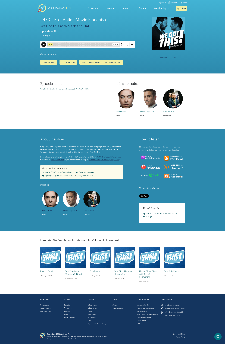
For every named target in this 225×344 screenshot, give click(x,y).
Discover (67, 311)
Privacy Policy (180, 337)
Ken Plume (168, 112)
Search (184, 2)
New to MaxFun (45, 311)
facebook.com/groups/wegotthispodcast (104, 160)
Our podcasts (44, 305)
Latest (109, 8)
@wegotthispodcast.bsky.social (58, 176)
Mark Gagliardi (147, 112)
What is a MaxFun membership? (147, 314)
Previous (162, 57)
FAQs (138, 324)
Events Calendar (69, 317)
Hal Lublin (121, 112)
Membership (160, 8)
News (66, 314)
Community (92, 317)
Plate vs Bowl (46, 271)
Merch (115, 305)
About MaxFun (93, 305)
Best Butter (95, 271)
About (125, 8)
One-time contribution (144, 317)
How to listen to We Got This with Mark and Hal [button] (100, 62)
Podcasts (92, 8)
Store (141, 8)
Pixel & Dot (181, 334)
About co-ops (92, 308)
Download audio (48, 62)
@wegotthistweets (57, 160)
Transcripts (67, 308)
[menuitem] (92, 8)
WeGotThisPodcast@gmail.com (109, 157)
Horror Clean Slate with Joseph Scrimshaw (148, 274)
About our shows (45, 308)
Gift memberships (142, 311)
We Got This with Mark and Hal (64, 26)
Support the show (68, 62)
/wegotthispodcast (85, 176)
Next (175, 57)
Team (90, 311)
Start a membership (143, 305)
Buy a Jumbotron (118, 308)
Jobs (89, 321)
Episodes (67, 305)
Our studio (92, 314)
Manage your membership (145, 308)
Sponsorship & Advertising (97, 324)
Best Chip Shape (171, 271)
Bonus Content (141, 321)
